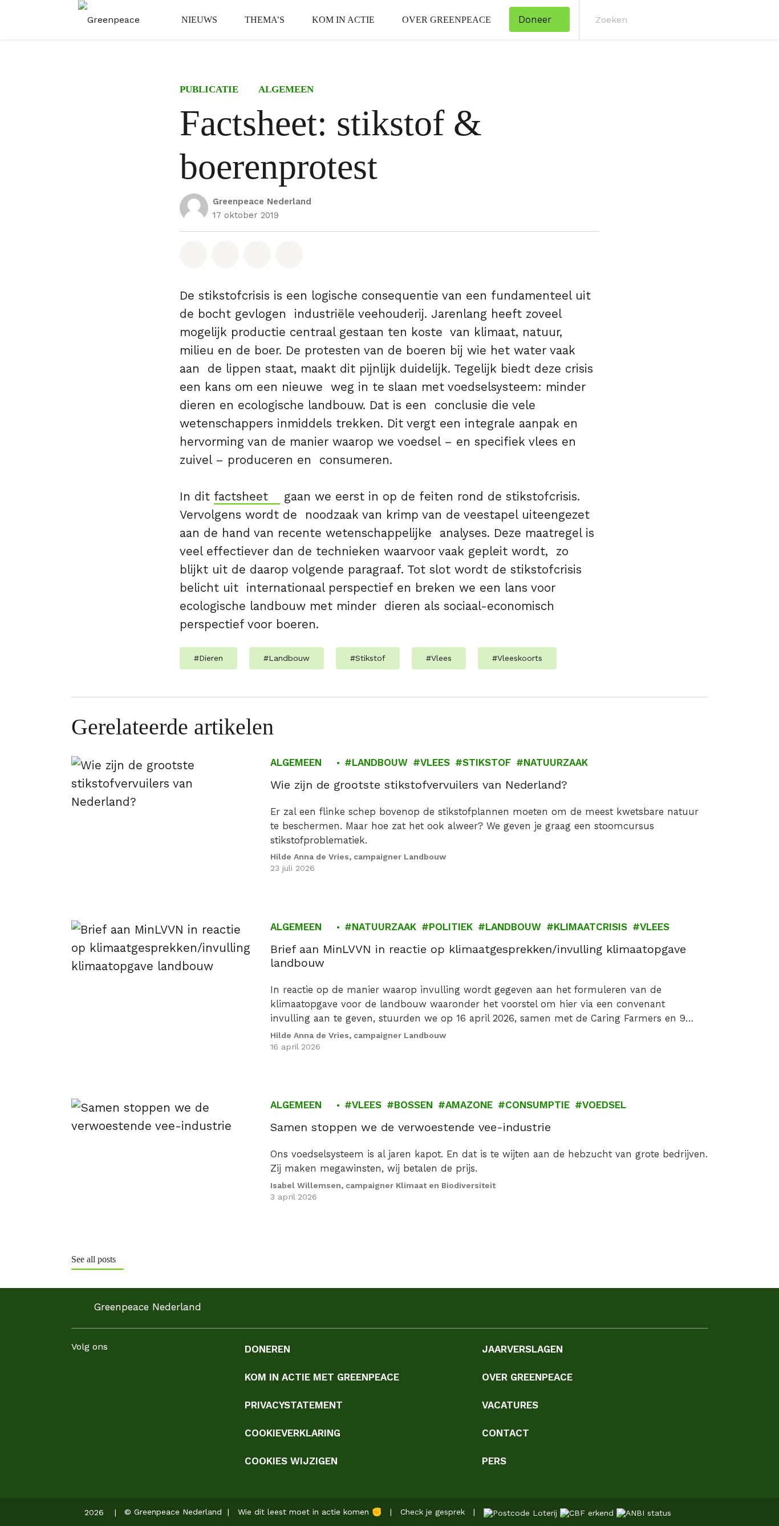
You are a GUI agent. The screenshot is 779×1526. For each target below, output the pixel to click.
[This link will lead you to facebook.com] (78, 1375)
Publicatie (209, 89)
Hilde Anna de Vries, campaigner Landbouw (358, 857)
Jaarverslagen (522, 1349)
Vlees (435, 762)
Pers (494, 1461)
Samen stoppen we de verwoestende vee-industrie (410, 1128)
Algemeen (286, 89)
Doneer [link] (534, 19)
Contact (505, 1433)
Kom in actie (343, 20)
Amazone (469, 1105)
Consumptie (537, 1105)
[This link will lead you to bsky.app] (238, 1375)
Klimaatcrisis (590, 926)
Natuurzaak (556, 762)
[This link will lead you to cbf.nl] (587, 1511)
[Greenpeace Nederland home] (105, 19)
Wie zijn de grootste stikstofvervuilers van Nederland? (418, 785)
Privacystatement (294, 1405)
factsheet (241, 496)
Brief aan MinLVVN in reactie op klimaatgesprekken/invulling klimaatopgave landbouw (478, 956)
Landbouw (380, 762)
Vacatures (510, 1405)
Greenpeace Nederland (262, 201)
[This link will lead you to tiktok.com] (192, 1375)
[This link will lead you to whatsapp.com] (169, 1375)
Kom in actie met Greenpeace (322, 1377)
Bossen (413, 1105)
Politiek (451, 926)
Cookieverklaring (292, 1433)
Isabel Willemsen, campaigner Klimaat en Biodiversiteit (383, 1185)
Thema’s (265, 20)
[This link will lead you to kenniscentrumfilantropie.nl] (643, 1511)
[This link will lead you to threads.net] (215, 1375)
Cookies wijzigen (291, 1461)
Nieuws (199, 20)
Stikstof (486, 762)
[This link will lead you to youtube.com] (146, 1375)
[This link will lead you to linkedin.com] (124, 1375)
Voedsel (604, 1105)
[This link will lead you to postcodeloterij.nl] (520, 1511)
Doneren (267, 1349)
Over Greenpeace (446, 20)
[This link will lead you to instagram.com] (101, 1375)
